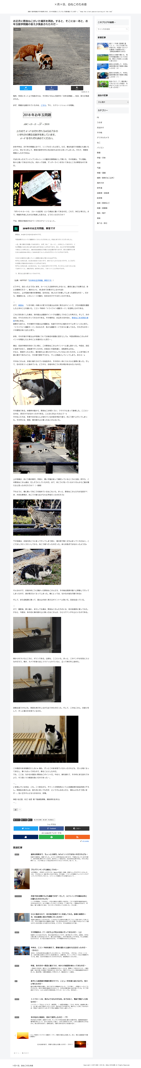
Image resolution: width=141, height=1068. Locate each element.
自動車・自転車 (103, 193)
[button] (77, 88)
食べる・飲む (102, 223)
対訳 (98, 163)
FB (98, 117)
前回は (21, 305)
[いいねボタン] (15, 809)
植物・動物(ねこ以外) (105, 178)
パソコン (100, 147)
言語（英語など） (104, 203)
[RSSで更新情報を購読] (77, 837)
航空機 (99, 198)
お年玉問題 (39, 819)
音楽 (98, 218)
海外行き (100, 183)
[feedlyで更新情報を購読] (51, 837)
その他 (24, 819)
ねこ (31, 819)
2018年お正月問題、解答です (40, 280)
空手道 (99, 188)
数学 (46, 819)
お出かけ (17, 819)
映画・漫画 (101, 173)
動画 (98, 152)
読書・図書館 (102, 208)
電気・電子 (101, 213)
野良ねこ (52, 819)
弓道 (98, 168)
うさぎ (99, 122)
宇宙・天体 (101, 158)
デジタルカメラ (103, 137)
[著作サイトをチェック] (25, 837)
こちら (43, 105)
